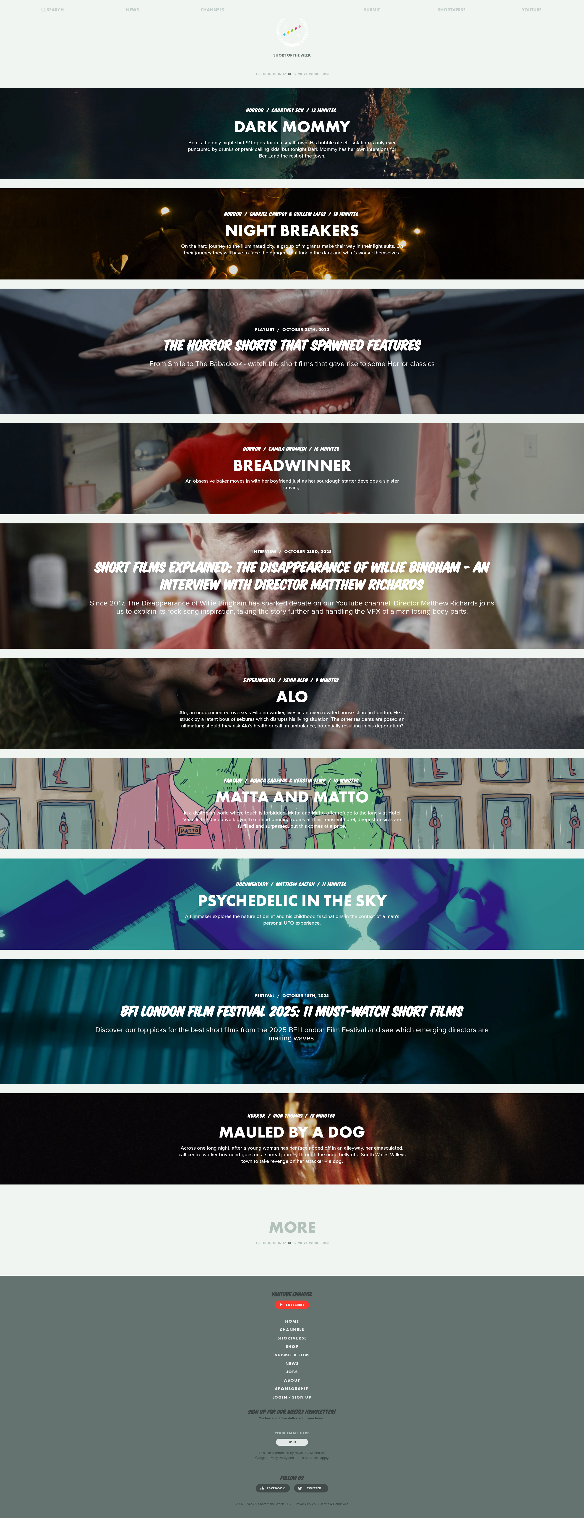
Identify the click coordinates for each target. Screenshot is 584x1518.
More (292, 1227)
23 (316, 74)
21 (305, 74)
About (292, 1380)
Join (292, 1442)
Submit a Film (292, 1355)
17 (284, 74)
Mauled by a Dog (292, 1132)
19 (294, 74)
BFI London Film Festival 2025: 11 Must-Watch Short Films (292, 1010)
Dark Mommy (292, 126)
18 (289, 74)
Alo (292, 696)
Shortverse (292, 1338)
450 (325, 74)
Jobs (292, 1371)
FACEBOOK (276, 1488)
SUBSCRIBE (295, 1305)
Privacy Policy (277, 1458)
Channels (292, 1329)
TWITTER (314, 1488)
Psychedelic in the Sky (292, 900)
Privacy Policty (306, 1504)
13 (264, 74)
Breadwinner (292, 465)
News (292, 1363)
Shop (292, 1346)
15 (274, 74)
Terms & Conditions (334, 1504)
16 (279, 74)
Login (279, 1397)
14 (269, 74)
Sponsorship (292, 1388)
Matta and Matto (292, 796)
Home (292, 1321)
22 (311, 74)
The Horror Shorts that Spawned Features (292, 344)
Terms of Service (307, 1458)
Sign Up (302, 1397)
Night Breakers (292, 230)
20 (300, 74)
